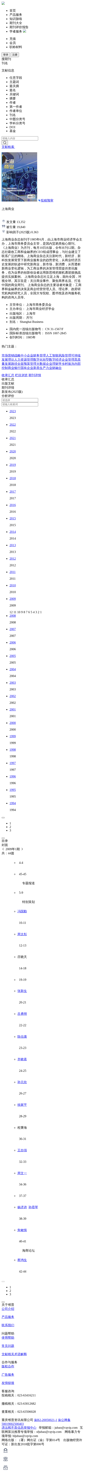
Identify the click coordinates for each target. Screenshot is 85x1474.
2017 (12, 491)
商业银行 (14, 368)
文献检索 (8, 147)
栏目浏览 (21, 375)
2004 (12, 669)
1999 (12, 736)
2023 (12, 411)
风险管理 (65, 355)
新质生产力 (41, 368)
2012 (12, 558)
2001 (12, 709)
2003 (12, 682)
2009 (12, 598)
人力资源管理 (23, 359)
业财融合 (55, 368)
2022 (12, 424)
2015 (12, 518)
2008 (12, 615)
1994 (12, 803)
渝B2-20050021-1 (45, 1420)
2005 (12, 656)
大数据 (41, 363)
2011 (12, 572)
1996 (12, 776)
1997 (12, 763)
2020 (12, 451)
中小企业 (27, 355)
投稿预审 (47, 200)
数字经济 (55, 359)
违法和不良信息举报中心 (19, 1427)
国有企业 (27, 368)
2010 (12, 585)
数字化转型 (41, 359)
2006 (12, 642)
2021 (12, 438)
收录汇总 (8, 375)
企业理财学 (54, 363)
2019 (12, 464)
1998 (12, 749)
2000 (12, 722)
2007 (12, 629)
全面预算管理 (26, 363)
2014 (12, 531)
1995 (12, 789)
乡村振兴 (68, 363)
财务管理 (39, 355)
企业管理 (68, 359)
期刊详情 (34, 375)
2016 (12, 505)
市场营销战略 (11, 355)
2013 (12, 545)
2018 (12, 478)
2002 (12, 696)
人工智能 (52, 355)
